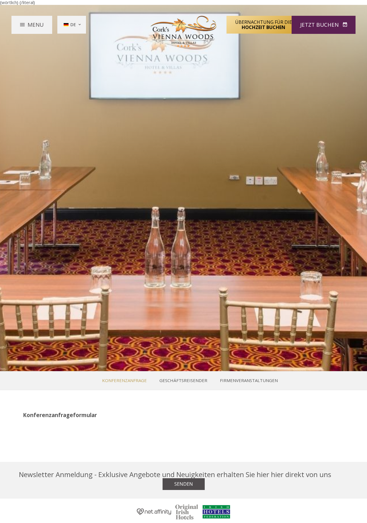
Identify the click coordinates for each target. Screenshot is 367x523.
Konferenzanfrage (124, 380)
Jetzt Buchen (320, 24)
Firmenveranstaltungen (249, 380)
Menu (36, 24)
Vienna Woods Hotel (183, 31)
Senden (183, 484)
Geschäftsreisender (183, 380)
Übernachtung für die (263, 24)
